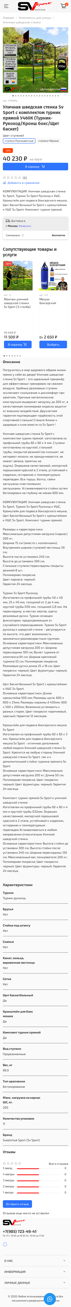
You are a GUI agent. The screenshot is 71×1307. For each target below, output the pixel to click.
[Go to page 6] (17, 355)
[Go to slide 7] (29, 95)
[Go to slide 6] (26, 95)
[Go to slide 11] (39, 95)
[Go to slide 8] (31, 95)
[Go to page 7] (20, 355)
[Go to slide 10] (36, 95)
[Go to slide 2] (15, 95)
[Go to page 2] (6, 355)
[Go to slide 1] (13, 95)
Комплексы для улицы (35, 17)
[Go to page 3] (9, 355)
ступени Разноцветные (19, 140)
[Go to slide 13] (44, 95)
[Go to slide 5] (23, 95)
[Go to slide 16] (52, 95)
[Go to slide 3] (18, 95)
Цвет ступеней (13, 135)
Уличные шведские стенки (22, 22)
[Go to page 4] (12, 355)
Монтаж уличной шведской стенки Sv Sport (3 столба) (17, 302)
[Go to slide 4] (21, 95)
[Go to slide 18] (58, 95)
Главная (8, 17)
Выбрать (53, 344)
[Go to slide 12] (42, 95)
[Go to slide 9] (34, 95)
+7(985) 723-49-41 (20, 1231)
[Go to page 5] (14, 355)
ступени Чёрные (48, 140)
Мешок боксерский (47, 300)
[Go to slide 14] (47, 95)
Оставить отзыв (17, 1204)
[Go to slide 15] (50, 95)
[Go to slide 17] (55, 95)
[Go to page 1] (4, 355)
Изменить (25, 225)
